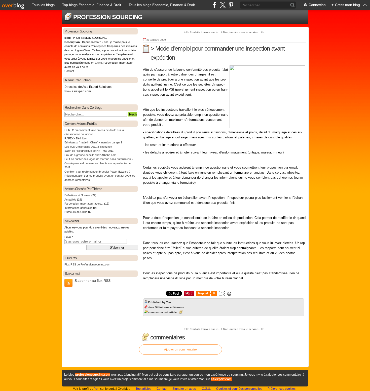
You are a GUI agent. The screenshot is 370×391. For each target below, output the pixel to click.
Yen (96, 388)
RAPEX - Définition (75, 138)
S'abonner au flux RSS (92, 281)
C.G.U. (206, 388)
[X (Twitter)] (222, 5)
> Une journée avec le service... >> (242, 32)
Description (72, 42)
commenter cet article (162, 312)
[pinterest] (231, 5)
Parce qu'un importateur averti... (83, 203)
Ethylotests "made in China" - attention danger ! (93, 142)
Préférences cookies (281, 388)
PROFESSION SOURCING (107, 17)
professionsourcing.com (92, 374)
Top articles (143, 388)
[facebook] (214, 5)
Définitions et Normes (77, 195)
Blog (67, 37)
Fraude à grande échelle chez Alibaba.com (90, 155)
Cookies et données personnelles (239, 388)
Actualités (70, 199)
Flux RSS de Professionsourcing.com (87, 264)
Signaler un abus (184, 388)
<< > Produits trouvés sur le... (202, 32)
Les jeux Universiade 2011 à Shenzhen (88, 146)
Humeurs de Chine (75, 211)
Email (67, 237)
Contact (69, 70)
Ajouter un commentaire (180, 349)
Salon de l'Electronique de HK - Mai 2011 (89, 150)
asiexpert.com (221, 379)
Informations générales (78, 207)
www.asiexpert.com (77, 91)
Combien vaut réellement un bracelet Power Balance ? (97, 171)
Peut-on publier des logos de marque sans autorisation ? (98, 159)
